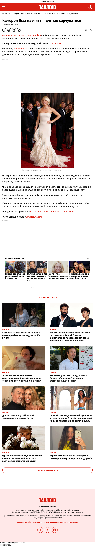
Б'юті (29, 14)
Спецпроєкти (72, 14)
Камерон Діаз (20, 48)
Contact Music (57, 43)
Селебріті (6, 14)
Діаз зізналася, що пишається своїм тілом (52, 211)
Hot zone (61, 14)
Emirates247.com (33, 216)
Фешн (23, 14)
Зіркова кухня (39, 14)
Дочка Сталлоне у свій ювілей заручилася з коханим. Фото (18, 417)
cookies (22, 543)
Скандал (15, 14)
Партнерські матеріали (56, 523)
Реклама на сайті (24, 523)
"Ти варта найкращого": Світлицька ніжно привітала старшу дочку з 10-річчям (21, 335)
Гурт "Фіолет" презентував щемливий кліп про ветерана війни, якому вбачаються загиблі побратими (22, 458)
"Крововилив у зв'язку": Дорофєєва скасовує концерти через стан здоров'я (71, 457)
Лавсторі (51, 14)
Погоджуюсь (5, 545)
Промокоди (72, 523)
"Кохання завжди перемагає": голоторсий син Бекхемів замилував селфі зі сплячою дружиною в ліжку (21, 378)
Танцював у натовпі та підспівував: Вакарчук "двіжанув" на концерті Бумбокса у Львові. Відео (68, 378)
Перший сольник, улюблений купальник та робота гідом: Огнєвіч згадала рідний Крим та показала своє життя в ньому (71, 418)
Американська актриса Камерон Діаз (21, 35)
